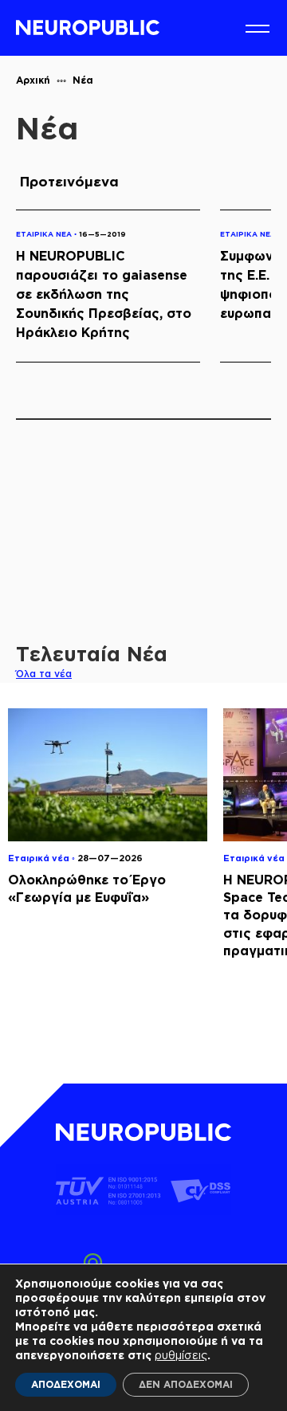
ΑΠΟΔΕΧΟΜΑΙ (65, 1384)
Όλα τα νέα (44, 673)
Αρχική (33, 80)
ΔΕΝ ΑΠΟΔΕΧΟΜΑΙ (186, 1384)
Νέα (83, 80)
